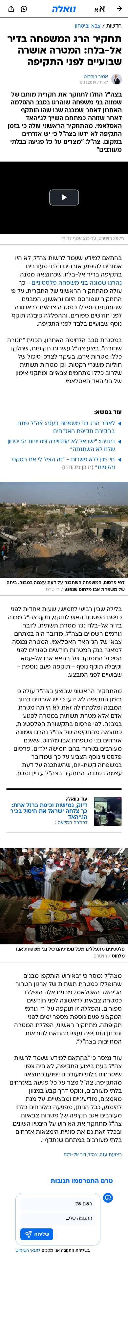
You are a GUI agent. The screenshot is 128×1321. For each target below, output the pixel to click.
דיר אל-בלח (75, 1155)
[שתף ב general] (11, 8)
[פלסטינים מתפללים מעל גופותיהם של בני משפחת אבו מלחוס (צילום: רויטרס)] (64, 905)
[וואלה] (64, 9)
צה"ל (93, 1155)
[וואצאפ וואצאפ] (24, 9)
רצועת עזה (111, 1155)
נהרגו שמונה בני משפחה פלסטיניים (77, 283)
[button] (100, 9)
